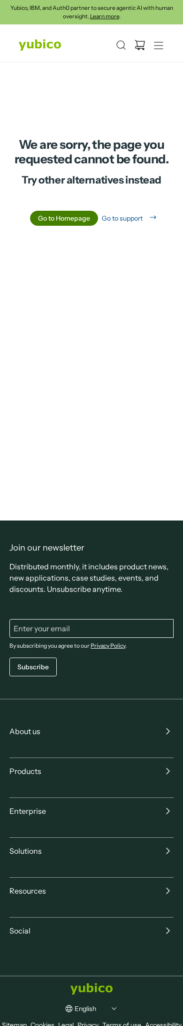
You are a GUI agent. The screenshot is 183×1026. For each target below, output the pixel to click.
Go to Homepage (64, 218)
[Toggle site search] (121, 45)
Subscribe (33, 666)
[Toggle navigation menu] (158, 45)
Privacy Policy (108, 645)
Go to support (122, 218)
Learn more (104, 16)
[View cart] (139, 45)
